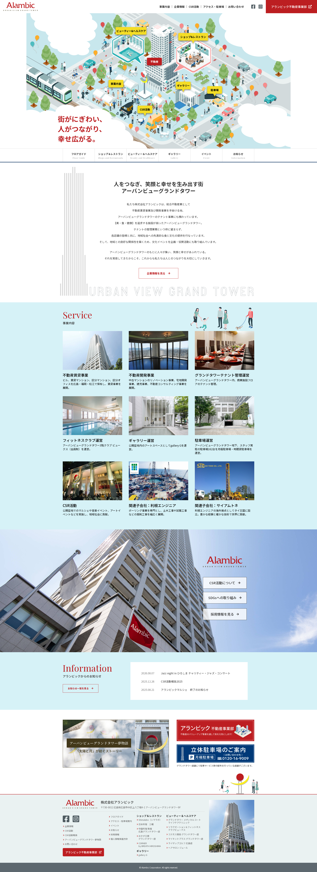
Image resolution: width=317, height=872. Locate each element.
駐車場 (215, 90)
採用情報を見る (222, 614)
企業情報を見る (156, 273)
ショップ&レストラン (193, 37)
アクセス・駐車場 (213, 6)
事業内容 (164, 6)
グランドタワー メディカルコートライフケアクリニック (184, 821)
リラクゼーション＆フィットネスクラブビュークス (184, 828)
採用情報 (115, 834)
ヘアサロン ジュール (178, 847)
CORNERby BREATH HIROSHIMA (150, 844)
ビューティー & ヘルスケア (181, 816)
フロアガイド (117, 816)
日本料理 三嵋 (146, 824)
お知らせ (115, 830)
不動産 (154, 62)
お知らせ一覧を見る (78, 688)
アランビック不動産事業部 (289, 6)
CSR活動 (194, 6)
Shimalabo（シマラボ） (150, 819)
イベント (115, 825)
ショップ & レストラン (149, 816)
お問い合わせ (236, 6)
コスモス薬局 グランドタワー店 (183, 834)
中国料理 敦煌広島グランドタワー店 (149, 830)
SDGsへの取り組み (222, 597)
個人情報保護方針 (119, 839)
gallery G (143, 855)
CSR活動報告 (71, 835)
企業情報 (179, 6)
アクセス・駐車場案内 (121, 821)
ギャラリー (183, 85)
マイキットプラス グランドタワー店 (185, 838)
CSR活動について (222, 582)
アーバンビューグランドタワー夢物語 (83, 839)
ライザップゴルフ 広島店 (180, 843)
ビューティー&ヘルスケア (131, 31)
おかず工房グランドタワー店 (147, 837)
